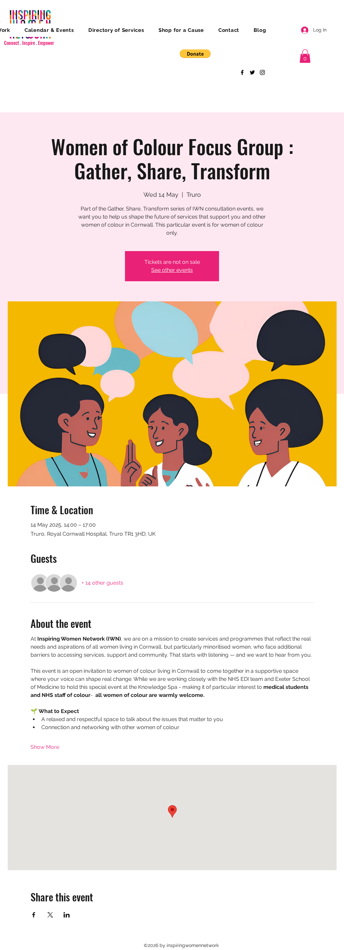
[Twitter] (252, 72)
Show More (45, 747)
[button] (195, 53)
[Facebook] (242, 72)
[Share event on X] (50, 914)
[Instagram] (262, 72)
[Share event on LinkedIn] (66, 914)
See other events (172, 270)
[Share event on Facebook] (34, 914)
